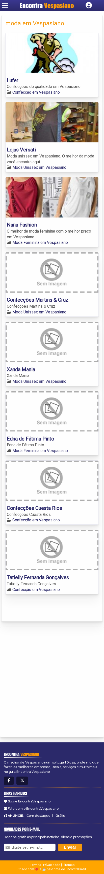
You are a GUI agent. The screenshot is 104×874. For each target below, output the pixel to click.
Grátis (60, 815)
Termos (35, 865)
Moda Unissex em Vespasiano (39, 167)
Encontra (47, 5)
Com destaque (38, 815)
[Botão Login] (89, 5)
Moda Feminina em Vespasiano (40, 242)
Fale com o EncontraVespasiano (33, 808)
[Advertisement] (52, 681)
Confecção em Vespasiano (36, 92)
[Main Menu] (5, 6)
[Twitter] (22, 781)
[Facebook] (9, 781)
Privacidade (51, 865)
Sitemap (68, 865)
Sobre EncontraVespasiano (29, 801)
